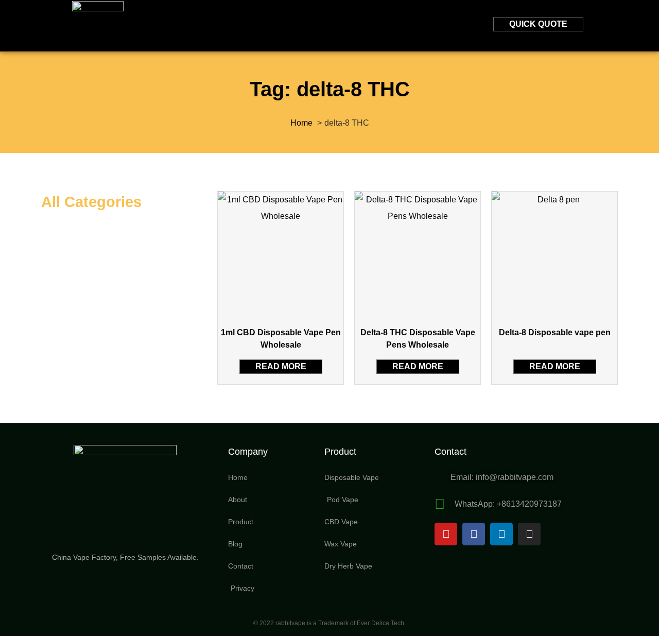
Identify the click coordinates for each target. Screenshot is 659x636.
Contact (450, 451)
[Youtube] (446, 534)
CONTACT (389, 25)
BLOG (331, 25)
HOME (158, 25)
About (212, 25)
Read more (280, 366)
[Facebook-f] (473, 534)
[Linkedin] (501, 534)
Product (273, 25)
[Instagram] (529, 534)
